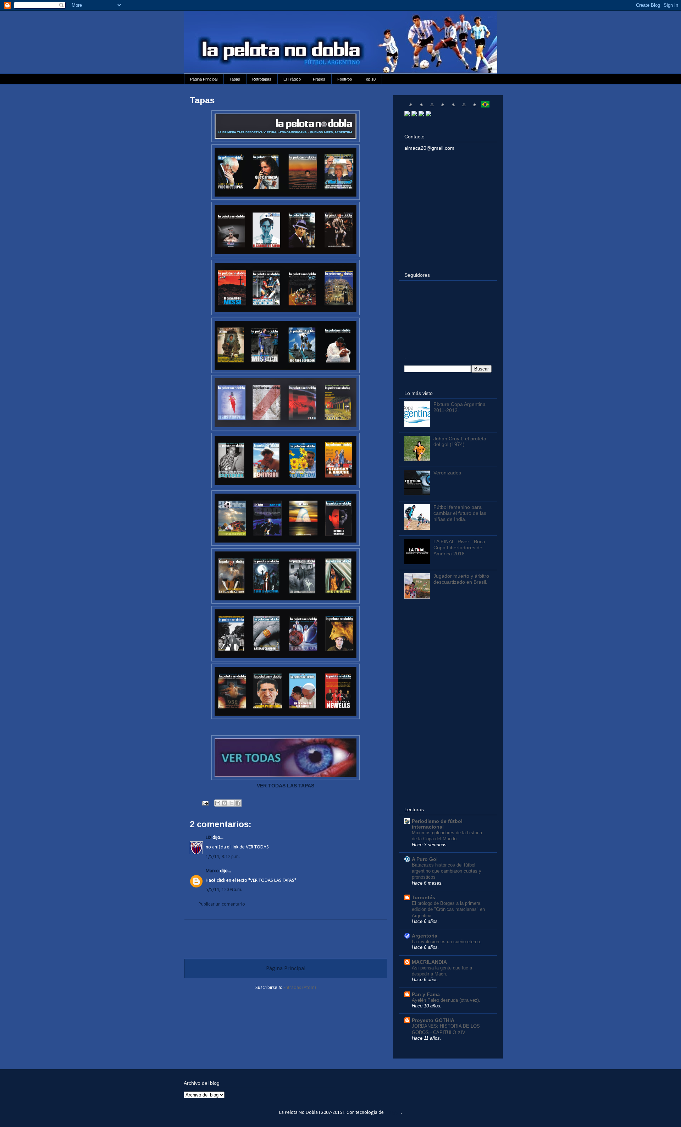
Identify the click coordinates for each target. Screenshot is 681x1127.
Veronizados (447, 472)
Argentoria (424, 936)
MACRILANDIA (429, 962)
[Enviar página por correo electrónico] (205, 803)
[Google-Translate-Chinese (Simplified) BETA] (410, 107)
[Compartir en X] (231, 803)
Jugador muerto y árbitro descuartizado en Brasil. (461, 579)
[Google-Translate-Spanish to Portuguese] (485, 107)
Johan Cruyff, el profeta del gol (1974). (459, 441)
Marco (212, 871)
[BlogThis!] (224, 803)
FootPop (344, 79)
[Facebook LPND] (414, 114)
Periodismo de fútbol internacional (437, 824)
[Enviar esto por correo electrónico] (217, 803)
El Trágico (292, 79)
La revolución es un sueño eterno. (446, 941)
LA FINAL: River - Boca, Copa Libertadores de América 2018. (460, 547)
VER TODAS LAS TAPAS (285, 785)
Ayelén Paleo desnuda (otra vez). (446, 1000)
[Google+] (421, 114)
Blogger (393, 1112)
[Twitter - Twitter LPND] (407, 114)
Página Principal (203, 79)
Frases (319, 79)
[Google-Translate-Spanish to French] (421, 107)
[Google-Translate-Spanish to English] (464, 107)
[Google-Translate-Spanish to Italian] (442, 107)
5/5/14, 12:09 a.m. (224, 889)
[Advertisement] (286, 935)
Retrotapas (261, 79)
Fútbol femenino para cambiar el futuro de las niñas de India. (459, 513)
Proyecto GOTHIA (433, 1020)
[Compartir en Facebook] (238, 803)
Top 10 (370, 79)
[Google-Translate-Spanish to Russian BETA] (474, 107)
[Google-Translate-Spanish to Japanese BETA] (453, 107)
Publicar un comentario (222, 904)
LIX (208, 837)
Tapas (234, 79)
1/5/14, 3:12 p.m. (223, 856)
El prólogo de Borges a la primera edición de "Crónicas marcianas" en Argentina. (448, 909)
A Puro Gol (425, 859)
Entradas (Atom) (299, 987)
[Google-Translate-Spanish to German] (432, 107)
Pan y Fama (426, 994)
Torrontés (423, 897)
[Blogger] (428, 114)
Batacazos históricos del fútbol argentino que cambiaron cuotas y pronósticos (446, 871)
